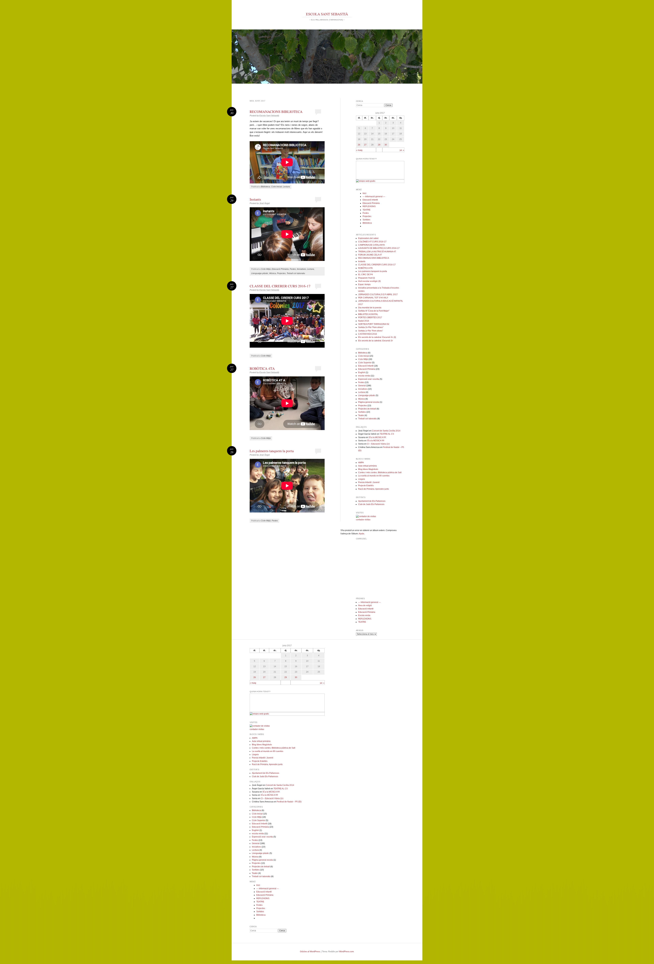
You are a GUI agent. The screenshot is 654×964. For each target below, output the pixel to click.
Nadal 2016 (363, 321)
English (361, 372)
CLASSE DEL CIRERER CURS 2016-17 (280, 286)
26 (359, 145)
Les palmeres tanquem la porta (272, 450)
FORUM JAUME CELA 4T (370, 255)
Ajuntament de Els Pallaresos (371, 501)
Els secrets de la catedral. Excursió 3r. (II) (377, 337)
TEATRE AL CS (387, 434)
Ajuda (361, 533)
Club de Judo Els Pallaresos (371, 504)
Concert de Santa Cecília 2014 (386, 431)
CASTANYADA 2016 (367, 334)
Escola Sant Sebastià (269, 115)
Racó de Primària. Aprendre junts (373, 489)
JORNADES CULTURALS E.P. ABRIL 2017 (378, 294)
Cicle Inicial (276, 186)
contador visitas (363, 519)
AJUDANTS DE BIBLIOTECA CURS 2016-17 (379, 248)
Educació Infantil (365, 366)
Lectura (286, 186)
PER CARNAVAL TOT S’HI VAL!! (373, 298)
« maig (359, 150)
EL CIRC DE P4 (365, 274)
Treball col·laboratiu (296, 273)
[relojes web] (364, 177)
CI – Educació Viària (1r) (378, 444)
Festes (293, 269)
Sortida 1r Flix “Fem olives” (370, 331)
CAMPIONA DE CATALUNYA (371, 245)
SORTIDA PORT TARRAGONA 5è (373, 324)
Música (272, 273)
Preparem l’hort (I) (366, 278)
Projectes (281, 273)
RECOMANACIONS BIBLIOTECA (276, 111)
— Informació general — (374, 196)
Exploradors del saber (368, 238)
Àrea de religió (365, 605)
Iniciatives (301, 269)
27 (365, 145)
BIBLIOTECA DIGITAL (368, 314)
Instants (255, 199)
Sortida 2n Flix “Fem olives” (370, 327)
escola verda (364, 376)
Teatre (361, 415)
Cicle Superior (364, 362)
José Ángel (264, 203)
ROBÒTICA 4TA (262, 368)
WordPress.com (346, 951)
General (362, 385)
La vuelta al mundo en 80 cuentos (374, 476)
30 (386, 145)
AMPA (361, 462)
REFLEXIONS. (369, 206)
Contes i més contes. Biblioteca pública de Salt (379, 472)
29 (379, 145)
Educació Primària (280, 269)
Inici (364, 193)
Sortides (366, 220)
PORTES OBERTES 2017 (370, 317)
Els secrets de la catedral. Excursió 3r (375, 340)
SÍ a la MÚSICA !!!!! (377, 437)
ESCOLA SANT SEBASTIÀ (327, 14)
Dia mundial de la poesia (369, 307)
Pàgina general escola (368, 402)
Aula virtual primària (367, 466)
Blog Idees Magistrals (368, 469)
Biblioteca (265, 186)
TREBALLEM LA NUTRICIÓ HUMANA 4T (377, 251)
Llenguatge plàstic (259, 273)
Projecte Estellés (366, 485)
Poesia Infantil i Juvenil (368, 482)
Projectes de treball (367, 409)
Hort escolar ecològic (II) (369, 281)
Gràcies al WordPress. (310, 951)
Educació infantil (370, 200)
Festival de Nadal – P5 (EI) (289, 801)
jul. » (402, 150)
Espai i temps (364, 284)
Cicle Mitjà (266, 269)
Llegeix (361, 479)
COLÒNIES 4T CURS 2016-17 (372, 241)
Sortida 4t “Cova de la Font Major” (373, 311)
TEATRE (366, 210)
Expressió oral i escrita (368, 379)
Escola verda (364, 615)
